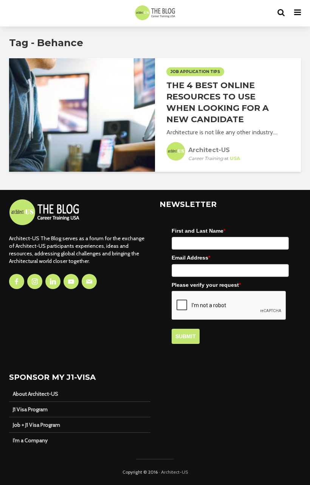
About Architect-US (35, 393)
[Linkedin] (52, 281)
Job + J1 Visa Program (36, 424)
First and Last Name (198, 231)
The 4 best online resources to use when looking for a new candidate (217, 102)
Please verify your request (206, 285)
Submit (185, 336)
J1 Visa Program (30, 409)
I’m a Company (30, 440)
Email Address (191, 258)
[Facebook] (16, 281)
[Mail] (89, 281)
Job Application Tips (195, 71)
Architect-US (174, 472)
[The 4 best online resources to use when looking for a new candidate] (82, 114)
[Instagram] (34, 281)
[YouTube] (71, 281)
